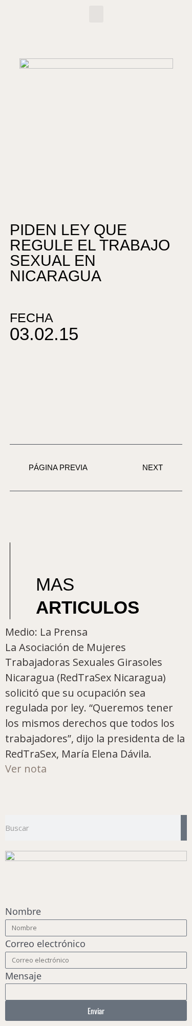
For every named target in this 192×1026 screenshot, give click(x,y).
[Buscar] (184, 828)
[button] (96, 14)
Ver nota (26, 769)
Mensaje (23, 976)
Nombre (23, 911)
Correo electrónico (45, 943)
